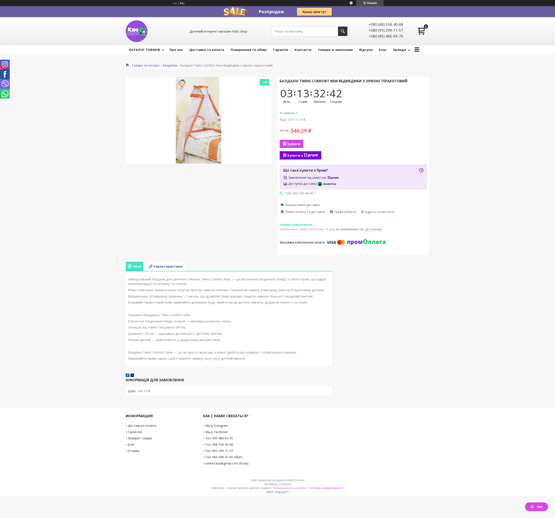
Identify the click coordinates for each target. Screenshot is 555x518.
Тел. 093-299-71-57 (219, 451)
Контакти (303, 49)
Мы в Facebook (216, 432)
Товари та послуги (145, 65)
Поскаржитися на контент (289, 488)
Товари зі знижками (335, 49)
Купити (293, 144)
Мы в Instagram (216, 426)
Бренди (399, 49)
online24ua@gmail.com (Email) (226, 463)
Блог (383, 49)
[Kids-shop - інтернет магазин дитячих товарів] (136, 31)
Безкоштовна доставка (302, 205)
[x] (132, 375)
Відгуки (365, 49)
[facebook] (127, 375)
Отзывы (134, 451)
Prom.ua (299, 480)
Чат (540, 507)
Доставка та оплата (206, 49)
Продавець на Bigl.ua (277, 484)
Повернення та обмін (249, 49)
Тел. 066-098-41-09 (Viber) (224, 457)
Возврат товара (140, 438)
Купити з (295, 155)
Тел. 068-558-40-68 (219, 444)
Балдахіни (170, 65)
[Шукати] (342, 31)
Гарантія (280, 49)
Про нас (176, 49)
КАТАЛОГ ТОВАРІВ (144, 49)
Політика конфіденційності (326, 488)
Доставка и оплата (142, 426)
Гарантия (135, 432)
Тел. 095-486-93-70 (219, 438)
